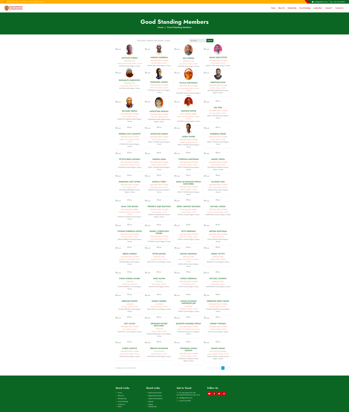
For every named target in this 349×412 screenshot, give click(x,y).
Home (273, 8)
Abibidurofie (152, 407)
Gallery (150, 404)
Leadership (317, 8)
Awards (150, 401)
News (120, 407)
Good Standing (304, 8)
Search (210, 40)
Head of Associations (155, 399)
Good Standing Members (179, 27)
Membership (292, 8)
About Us (281, 8)
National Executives (155, 393)
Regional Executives (155, 396)
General (328, 8)
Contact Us (339, 8)
